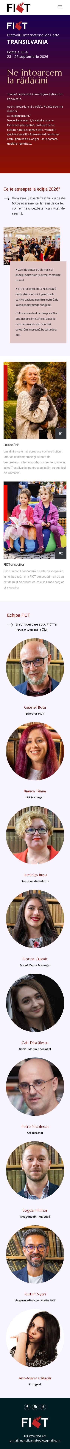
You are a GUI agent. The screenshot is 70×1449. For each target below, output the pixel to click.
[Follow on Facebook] (27, 1407)
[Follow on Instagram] (35, 1407)
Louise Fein (12, 445)
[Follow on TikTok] (43, 1407)
